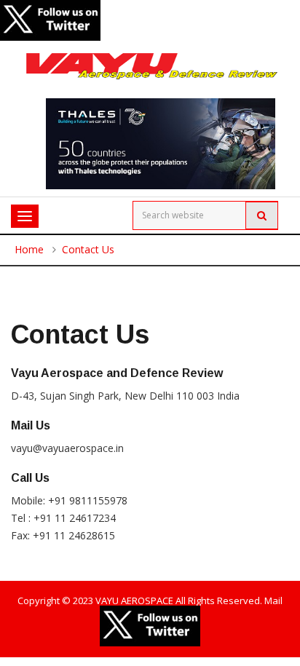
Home (29, 249)
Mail (273, 600)
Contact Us (88, 249)
